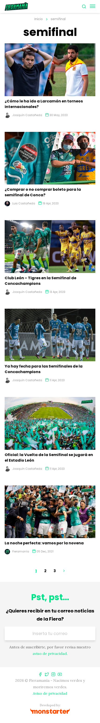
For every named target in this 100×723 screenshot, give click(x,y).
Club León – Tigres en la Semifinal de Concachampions (40, 280)
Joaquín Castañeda (27, 115)
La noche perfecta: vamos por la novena (44, 543)
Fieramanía (20, 551)
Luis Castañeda (23, 203)
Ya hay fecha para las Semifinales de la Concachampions (44, 369)
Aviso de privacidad (50, 693)
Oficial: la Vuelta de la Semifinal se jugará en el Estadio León (49, 457)
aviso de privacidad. (50, 653)
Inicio (38, 19)
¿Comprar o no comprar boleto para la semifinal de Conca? (43, 192)
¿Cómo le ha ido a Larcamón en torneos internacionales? (44, 103)
